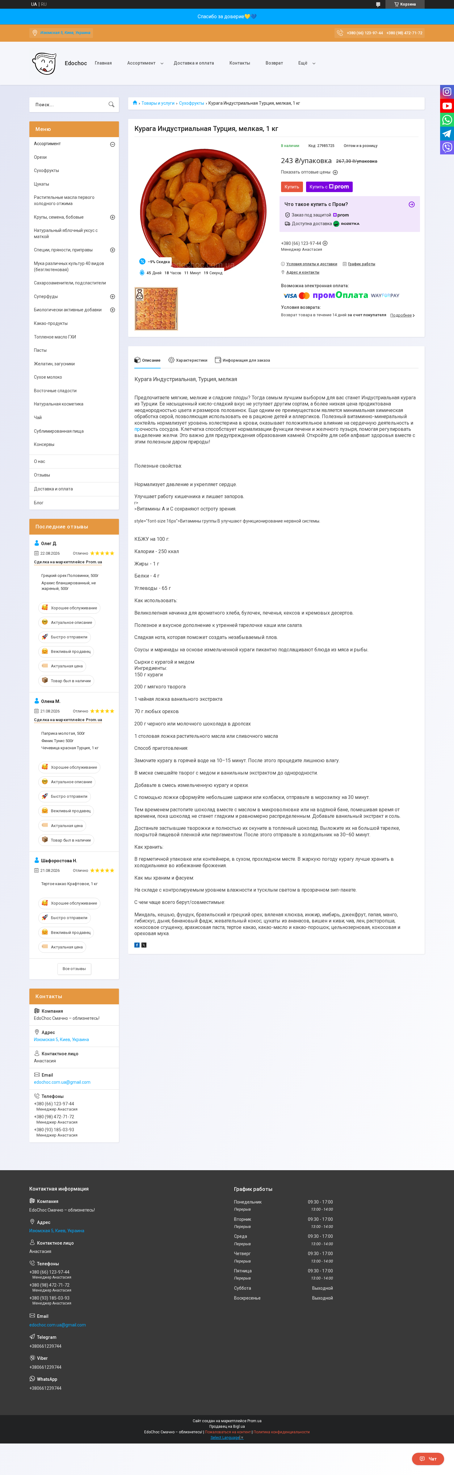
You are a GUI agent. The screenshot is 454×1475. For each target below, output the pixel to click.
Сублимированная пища (59, 431)
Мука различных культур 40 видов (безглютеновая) (69, 266)
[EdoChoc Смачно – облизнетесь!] (44, 63)
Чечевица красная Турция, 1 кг (70, 748)
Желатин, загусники (54, 363)
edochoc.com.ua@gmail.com (62, 1082)
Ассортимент (141, 63)
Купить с (318, 186)
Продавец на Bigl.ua (227, 1426)
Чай (38, 417)
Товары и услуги (157, 103)
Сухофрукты (191, 103)
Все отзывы (74, 968)
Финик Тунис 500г (57, 740)
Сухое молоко (48, 377)
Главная (103, 63)
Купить (292, 186)
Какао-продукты (51, 323)
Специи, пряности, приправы (63, 249)
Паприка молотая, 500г (63, 733)
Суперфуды (46, 296)
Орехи (40, 157)
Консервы (44, 444)
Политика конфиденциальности (282, 1432)
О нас (39, 461)
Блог (39, 502)
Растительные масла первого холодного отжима (64, 200)
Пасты (40, 350)
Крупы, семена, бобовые (59, 217)
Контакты (239, 63)
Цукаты (41, 184)
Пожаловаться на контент (228, 1432)
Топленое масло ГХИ (55, 336)
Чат (433, 1458)
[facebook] (137, 945)
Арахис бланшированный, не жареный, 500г (68, 586)
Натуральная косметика (58, 403)
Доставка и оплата (194, 63)
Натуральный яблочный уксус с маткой (66, 233)
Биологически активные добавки (68, 309)
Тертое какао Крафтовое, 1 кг (69, 883)
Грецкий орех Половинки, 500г (70, 575)
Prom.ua (254, 1421)
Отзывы (42, 475)
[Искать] (111, 104)
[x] (143, 945)
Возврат (274, 63)
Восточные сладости (55, 390)
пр (137, 429)
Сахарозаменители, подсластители (70, 282)
